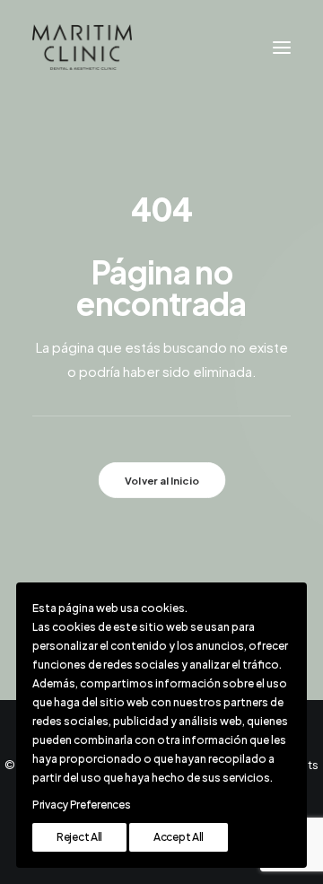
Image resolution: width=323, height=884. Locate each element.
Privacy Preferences (81, 804)
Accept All (178, 837)
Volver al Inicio (161, 480)
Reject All (79, 837)
